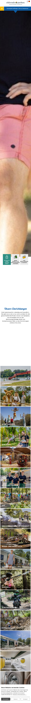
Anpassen (16, 699)
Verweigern (25, 699)
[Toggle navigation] (2, 9)
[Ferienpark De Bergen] (15, 3)
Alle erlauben (5, 699)
